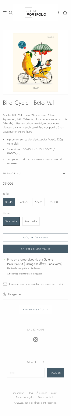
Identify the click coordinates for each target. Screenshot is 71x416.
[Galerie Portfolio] (35, 12)
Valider (56, 372)
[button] (35, 309)
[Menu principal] (5, 13)
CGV (54, 393)
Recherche (18, 393)
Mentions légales (25, 397)
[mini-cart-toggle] (65, 13)
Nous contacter (46, 397)
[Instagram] (35, 339)
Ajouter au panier (35, 237)
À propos (42, 393)
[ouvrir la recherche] (11, 13)
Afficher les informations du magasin (24, 273)
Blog (30, 393)
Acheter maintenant (35, 249)
